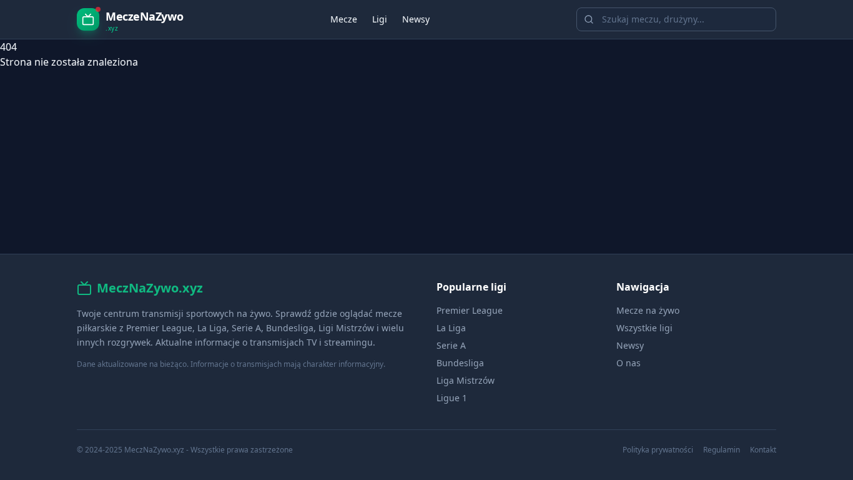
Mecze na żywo (647, 310)
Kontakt (763, 450)
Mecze (343, 19)
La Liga (451, 328)
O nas (628, 363)
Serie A (451, 345)
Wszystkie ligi (644, 328)
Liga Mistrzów (465, 380)
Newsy (416, 19)
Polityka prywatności (658, 450)
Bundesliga (460, 363)
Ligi (379, 19)
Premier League (469, 310)
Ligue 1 (451, 398)
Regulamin (721, 450)
